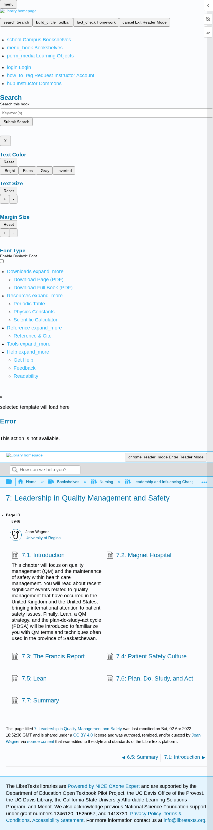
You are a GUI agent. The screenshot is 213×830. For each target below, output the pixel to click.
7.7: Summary (40, 700)
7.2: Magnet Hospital (143, 555)
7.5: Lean (34, 678)
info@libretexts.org (183, 820)
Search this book (14, 104)
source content (40, 741)
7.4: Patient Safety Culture (151, 656)
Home (31, 481)
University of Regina (43, 538)
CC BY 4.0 (83, 735)
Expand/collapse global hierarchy (12, 481)
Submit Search (16, 122)
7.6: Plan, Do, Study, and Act (154, 678)
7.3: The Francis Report (53, 656)
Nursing (106, 481)
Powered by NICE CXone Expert (104, 786)
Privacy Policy (145, 813)
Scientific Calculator (35, 320)
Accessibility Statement (57, 820)
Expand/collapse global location (204, 480)
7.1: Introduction (43, 555)
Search (15, 470)
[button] (25, 368)
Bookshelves (68, 481)
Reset (9, 162)
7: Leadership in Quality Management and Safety (78, 728)
